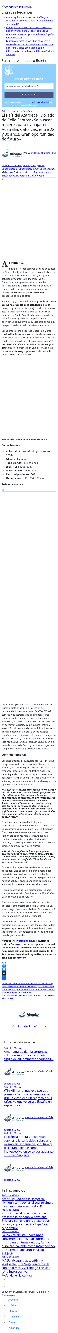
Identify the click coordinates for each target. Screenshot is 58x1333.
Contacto (13, 1322)
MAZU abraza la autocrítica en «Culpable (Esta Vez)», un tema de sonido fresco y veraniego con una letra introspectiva (26, 1265)
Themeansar (8, 1295)
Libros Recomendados (39, 172)
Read (41, 175)
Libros (21, 172)
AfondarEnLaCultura (39, 152)
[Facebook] (29, 964)
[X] (29, 973)
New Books (9, 175)
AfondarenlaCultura (24, 940)
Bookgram (29, 165)
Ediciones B (9, 172)
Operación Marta (27, 175)
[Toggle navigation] (3, 3)
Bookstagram (10, 168)
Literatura (17, 111)
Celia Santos (47, 168)
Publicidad (14, 1327)
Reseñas (27, 111)
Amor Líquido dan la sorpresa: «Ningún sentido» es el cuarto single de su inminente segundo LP (29, 21)
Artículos (7, 111)
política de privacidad (40, 102)
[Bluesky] (29, 968)
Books (41, 165)
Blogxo (40, 1291)
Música (18, 1048)
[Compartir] (29, 977)
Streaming (14, 1316)
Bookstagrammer (29, 168)
